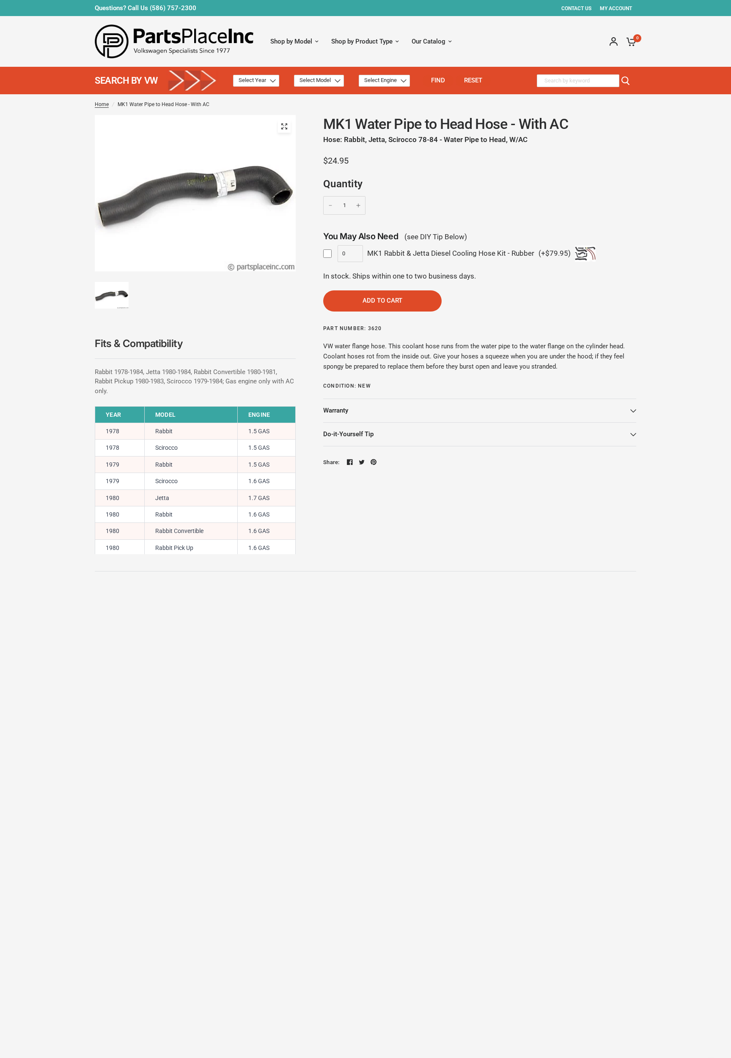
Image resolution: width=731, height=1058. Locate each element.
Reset (473, 80)
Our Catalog (428, 41)
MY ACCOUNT (616, 8)
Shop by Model (291, 41)
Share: (331, 462)
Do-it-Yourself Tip (348, 434)
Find (438, 80)
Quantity (343, 184)
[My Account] (613, 41)
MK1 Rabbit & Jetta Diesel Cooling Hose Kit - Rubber (450, 253)
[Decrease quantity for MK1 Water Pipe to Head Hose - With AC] (330, 205)
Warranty (335, 410)
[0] (629, 41)
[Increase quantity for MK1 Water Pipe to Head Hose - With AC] (358, 205)
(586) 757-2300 (173, 8)
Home (102, 104)
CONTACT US (576, 8)
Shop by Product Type (362, 41)
